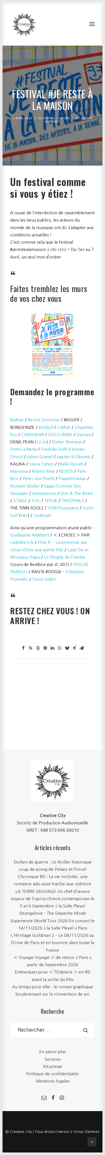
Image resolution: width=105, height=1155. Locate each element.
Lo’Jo (41, 442)
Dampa (83, 434)
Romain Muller (25, 486)
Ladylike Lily (22, 542)
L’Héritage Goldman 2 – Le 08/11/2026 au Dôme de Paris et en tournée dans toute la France (52, 942)
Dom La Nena (23, 449)
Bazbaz (17, 420)
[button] (92, 24)
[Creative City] (24, 24)
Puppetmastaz (72, 478)
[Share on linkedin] (52, 648)
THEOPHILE (73, 500)
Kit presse (52, 1066)
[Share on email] (81, 648)
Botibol (46, 427)
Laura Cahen (41, 464)
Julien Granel (40, 457)
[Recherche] (52, 1030)
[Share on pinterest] (45, 648)
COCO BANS (60, 434)
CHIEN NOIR (32, 434)
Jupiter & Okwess (73, 457)
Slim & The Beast (76, 493)
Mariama (19, 471)
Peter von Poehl (38, 478)
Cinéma (49, 118)
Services (52, 1059)
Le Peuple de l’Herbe (64, 557)
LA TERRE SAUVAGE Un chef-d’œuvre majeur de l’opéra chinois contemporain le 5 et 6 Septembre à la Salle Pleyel (52, 898)
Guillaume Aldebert (29, 535)
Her (24, 515)
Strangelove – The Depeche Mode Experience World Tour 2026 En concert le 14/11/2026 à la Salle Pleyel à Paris (53, 920)
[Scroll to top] (91, 1141)
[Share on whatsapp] (60, 648)
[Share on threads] (38, 648)
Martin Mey (43, 471)
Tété (35, 500)
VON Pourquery (63, 508)
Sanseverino (44, 493)
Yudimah (42, 515)
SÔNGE (20, 500)
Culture (63, 118)
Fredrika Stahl (54, 449)
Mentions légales (52, 1081)
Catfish (63, 427)
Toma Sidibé (44, 579)
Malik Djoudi (70, 464)
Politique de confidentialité (52, 1074)
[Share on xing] (74, 648)
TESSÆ (50, 500)
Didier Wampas (67, 442)
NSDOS (66, 471)
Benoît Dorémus (44, 420)
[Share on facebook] (23, 648)
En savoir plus (52, 1052)
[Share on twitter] (30, 648)
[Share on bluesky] (67, 648)
